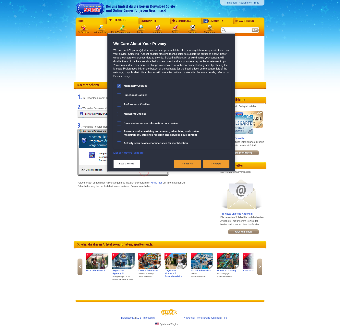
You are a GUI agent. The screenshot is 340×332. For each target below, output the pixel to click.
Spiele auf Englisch (169, 324)
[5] (202, 268)
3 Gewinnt (84, 28)
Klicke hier (156, 182)
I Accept (216, 163)
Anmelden (231, 2)
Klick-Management (122, 28)
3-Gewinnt (83, 32)
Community (215, 21)
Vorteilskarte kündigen (209, 317)
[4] (176, 268)
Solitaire (193, 28)
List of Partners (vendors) (128, 152)
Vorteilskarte (185, 21)
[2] (123, 268)
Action (175, 28)
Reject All (187, 163)
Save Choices (126, 163)
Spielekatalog (117, 20)
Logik (141, 28)
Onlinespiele (148, 21)
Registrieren (245, 2)
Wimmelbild (101, 28)
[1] (97, 268)
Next (259, 267)
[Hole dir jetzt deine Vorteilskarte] (241, 133)
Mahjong (158, 28)
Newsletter (189, 317)
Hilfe (256, 2)
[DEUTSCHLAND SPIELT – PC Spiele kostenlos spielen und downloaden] (90, 7)
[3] (150, 268)
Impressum (149, 317)
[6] (228, 268)
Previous (80, 267)
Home (81, 21)
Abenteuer (210, 28)
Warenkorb (246, 21)
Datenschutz (128, 317)
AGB (138, 317)
